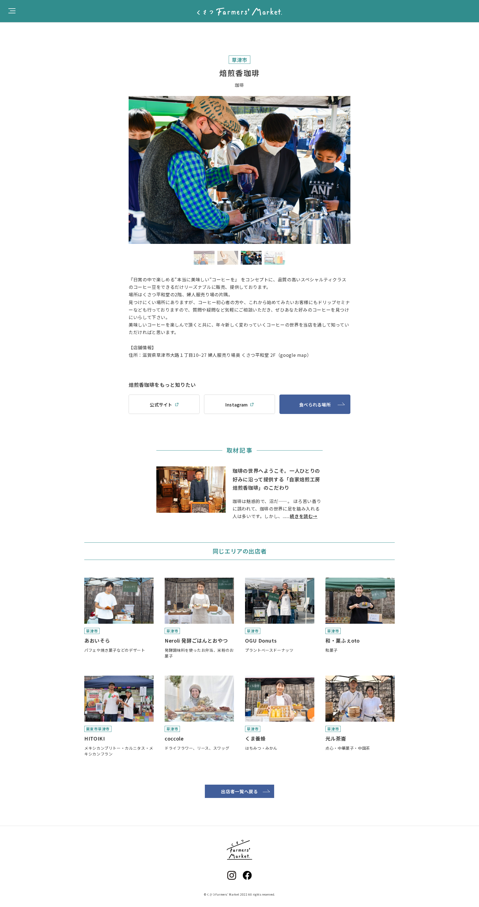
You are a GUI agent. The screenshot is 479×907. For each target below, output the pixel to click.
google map (293, 355)
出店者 (18, 28)
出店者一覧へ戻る (239, 791)
